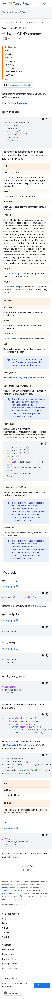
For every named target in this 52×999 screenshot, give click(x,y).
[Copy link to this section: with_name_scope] (28, 676)
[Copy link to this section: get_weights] (22, 614)
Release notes (8, 954)
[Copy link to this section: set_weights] (22, 642)
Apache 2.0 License (10, 890)
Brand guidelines (9, 963)
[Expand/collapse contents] (18, 47)
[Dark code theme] (42, 119)
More (44, 22)
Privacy (14, 979)
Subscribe (43, 985)
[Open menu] (5, 3)
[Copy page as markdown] (14, 38)
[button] (26, 112)
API (17, 22)
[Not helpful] (24, 28)
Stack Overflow (9, 959)
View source (8, 586)
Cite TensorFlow (9, 968)
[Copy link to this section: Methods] (19, 573)
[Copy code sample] (47, 119)
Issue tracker (8, 950)
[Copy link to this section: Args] (11, 165)
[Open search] (38, 3)
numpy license (17, 899)
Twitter (5, 932)
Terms (5, 979)
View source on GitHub (19, 85)
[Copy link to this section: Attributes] (15, 300)
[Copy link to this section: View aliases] (22, 112)
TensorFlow (7, 22)
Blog (4, 918)
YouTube (6, 937)
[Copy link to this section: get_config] (20, 580)
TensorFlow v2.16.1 (14, 12)
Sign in (45, 3)
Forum (5, 923)
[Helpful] (20, 28)
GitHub (5, 928)
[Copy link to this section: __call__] (17, 822)
